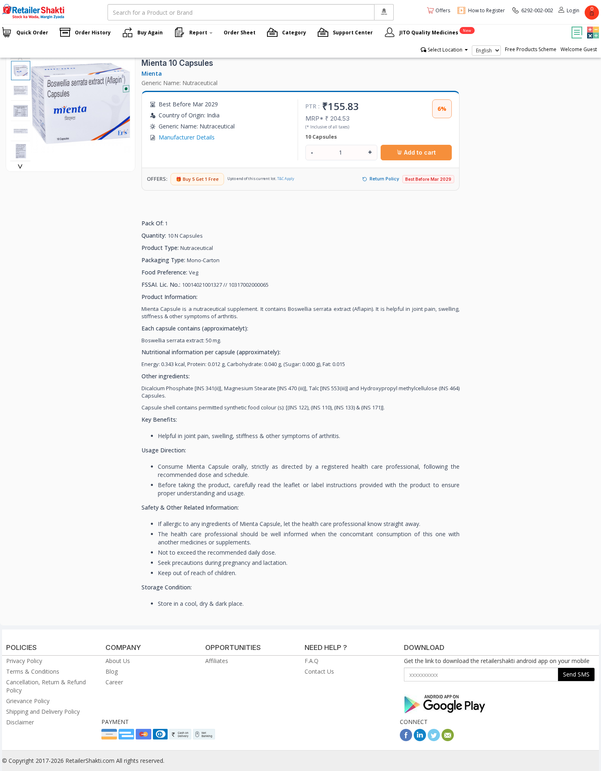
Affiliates (216, 661)
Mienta (151, 73)
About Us (117, 661)
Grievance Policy (27, 701)
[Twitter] (434, 739)
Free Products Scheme (530, 49)
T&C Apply (285, 178)
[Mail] (448, 739)
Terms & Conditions (32, 671)
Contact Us (319, 671)
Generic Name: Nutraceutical (179, 83)
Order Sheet (240, 32)
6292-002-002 (537, 10)
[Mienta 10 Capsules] (80, 149)
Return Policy (384, 179)
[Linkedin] (420, 739)
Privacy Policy (24, 661)
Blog (111, 671)
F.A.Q (311, 661)
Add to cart (419, 152)
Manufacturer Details (187, 137)
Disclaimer (20, 722)
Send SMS (576, 674)
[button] (592, 27)
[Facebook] (406, 739)
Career (114, 682)
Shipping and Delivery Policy (43, 711)
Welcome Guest (579, 49)
